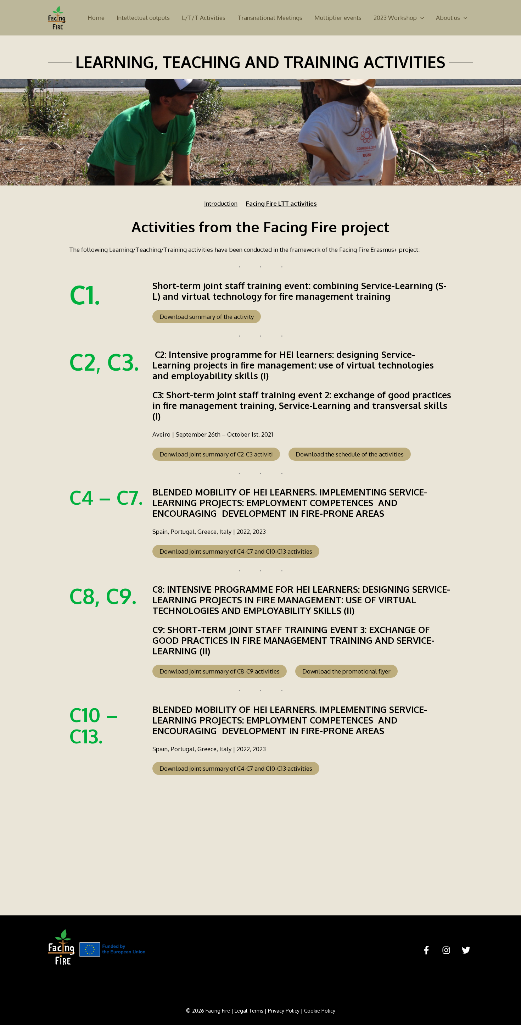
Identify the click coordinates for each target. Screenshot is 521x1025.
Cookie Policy (319, 1011)
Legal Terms (249, 1011)
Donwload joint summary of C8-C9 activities (219, 671)
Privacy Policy (283, 1011)
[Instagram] (446, 950)
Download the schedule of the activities (350, 454)
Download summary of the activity (206, 316)
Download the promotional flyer (346, 671)
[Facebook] (426, 950)
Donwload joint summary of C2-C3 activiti (216, 454)
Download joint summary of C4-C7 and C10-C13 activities (235, 551)
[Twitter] (466, 950)
